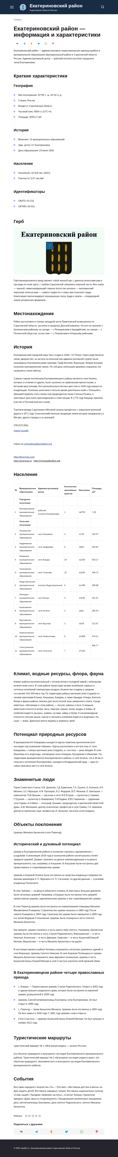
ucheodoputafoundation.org (38, 444)
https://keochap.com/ (24, 457)
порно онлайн (21, 430)
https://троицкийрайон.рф (47, 461)
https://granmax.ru (23, 461)
